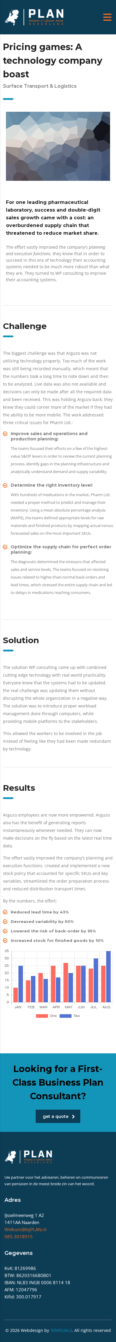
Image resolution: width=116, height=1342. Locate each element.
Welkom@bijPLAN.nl (25, 1229)
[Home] (34, 17)
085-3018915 (18, 1236)
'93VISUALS (61, 1330)
